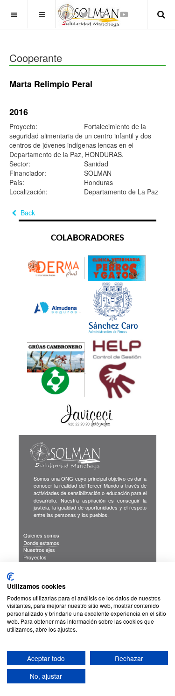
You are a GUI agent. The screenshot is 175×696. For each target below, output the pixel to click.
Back (27, 212)
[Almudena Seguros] (57, 307)
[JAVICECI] (86, 415)
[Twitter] (84, 14)
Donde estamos (41, 542)
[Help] (117, 369)
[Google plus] (104, 14)
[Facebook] (66, 14)
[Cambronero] (56, 369)
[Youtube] (124, 14)
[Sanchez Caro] (111, 307)
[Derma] (56, 267)
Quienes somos (41, 535)
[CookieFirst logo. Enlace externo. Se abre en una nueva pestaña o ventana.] (10, 576)
